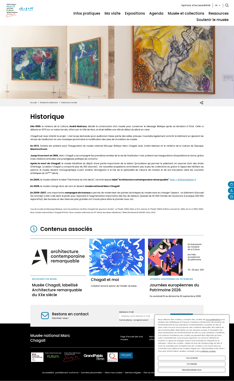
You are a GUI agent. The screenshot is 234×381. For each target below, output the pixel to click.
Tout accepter (192, 358)
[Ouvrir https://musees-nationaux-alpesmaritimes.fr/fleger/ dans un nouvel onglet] (53, 357)
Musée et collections (186, 13)
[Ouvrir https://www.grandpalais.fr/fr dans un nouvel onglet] (94, 357)
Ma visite (113, 13)
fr (216, 5)
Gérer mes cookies (113, 372)
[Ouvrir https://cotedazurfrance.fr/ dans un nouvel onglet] (126, 355)
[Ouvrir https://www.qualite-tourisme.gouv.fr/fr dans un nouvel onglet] (112, 357)
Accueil (33, 102)
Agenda (156, 13)
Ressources (219, 13)
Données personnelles (91, 372)
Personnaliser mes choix (192, 370)
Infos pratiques (86, 13)
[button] (227, 5)
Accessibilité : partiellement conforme (60, 372)
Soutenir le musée (212, 19)
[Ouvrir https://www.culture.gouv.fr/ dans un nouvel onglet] (37, 357)
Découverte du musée (44, 279)
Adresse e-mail (126, 312)
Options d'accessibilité (196, 5)
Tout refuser (192, 364)
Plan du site (149, 372)
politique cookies (208, 351)
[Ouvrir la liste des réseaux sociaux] (201, 103)
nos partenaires (213, 319)
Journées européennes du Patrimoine (171, 279)
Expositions (135, 13)
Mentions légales (133, 372)
